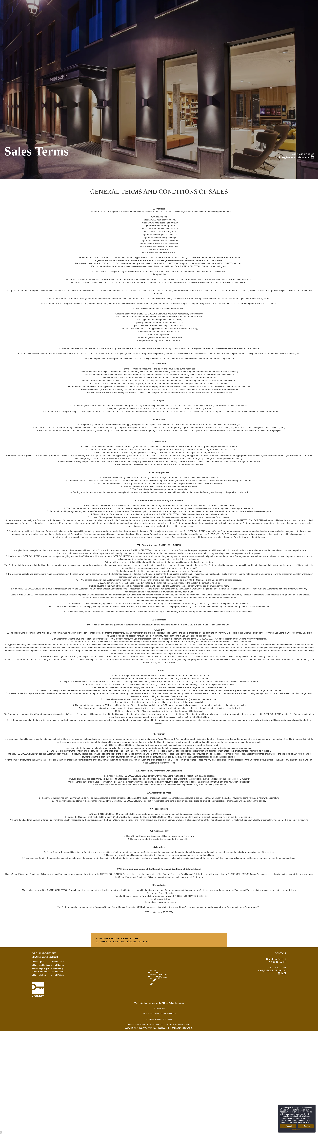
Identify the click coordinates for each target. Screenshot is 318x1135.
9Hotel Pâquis (57, 975)
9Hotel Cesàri (57, 972)
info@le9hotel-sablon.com (272, 970)
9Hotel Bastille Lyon (41, 965)
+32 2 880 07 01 (277, 967)
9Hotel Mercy (57, 968)
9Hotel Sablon (57, 965)
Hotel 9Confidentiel (41, 972)
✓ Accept (288, 1126)
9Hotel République (40, 968)
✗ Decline (306, 1126)
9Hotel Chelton (39, 975)
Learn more (296, 1130)
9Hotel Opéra (38, 961)
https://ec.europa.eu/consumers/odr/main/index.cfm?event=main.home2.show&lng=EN (219, 907)
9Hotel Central (57, 961)
